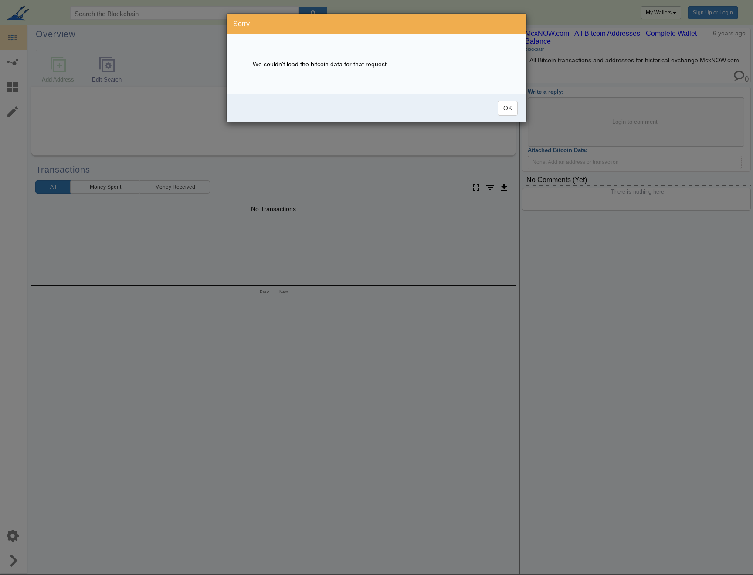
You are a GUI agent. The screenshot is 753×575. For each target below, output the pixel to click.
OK (507, 108)
